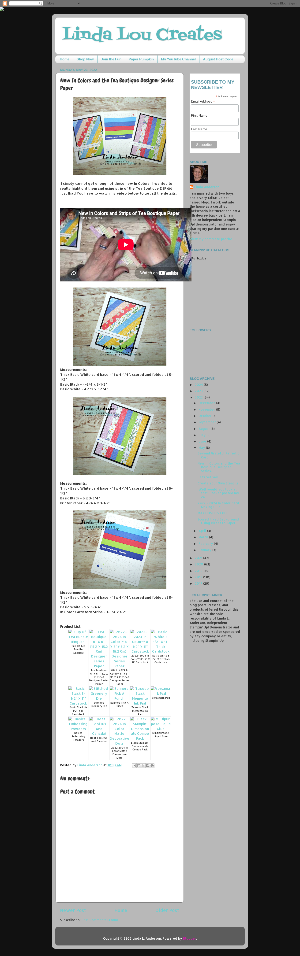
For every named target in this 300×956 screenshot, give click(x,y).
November (207, 409)
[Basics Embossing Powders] (78, 729)
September (208, 422)
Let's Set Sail (208, 477)
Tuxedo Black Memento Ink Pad (140, 711)
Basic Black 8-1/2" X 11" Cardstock (78, 711)
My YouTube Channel (178, 59)
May (202, 448)
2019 (199, 571)
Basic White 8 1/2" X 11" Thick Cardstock (161, 659)
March (204, 537)
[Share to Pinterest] (152, 765)
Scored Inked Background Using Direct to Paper (218, 521)
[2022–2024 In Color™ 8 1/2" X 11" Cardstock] (140, 651)
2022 (199, 397)
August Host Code (218, 59)
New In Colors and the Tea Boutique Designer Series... (219, 467)
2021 (199, 558)
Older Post (167, 910)
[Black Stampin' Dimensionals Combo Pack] (140, 738)
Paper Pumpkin (141, 59)
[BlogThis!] (138, 765)
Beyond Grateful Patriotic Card (218, 455)
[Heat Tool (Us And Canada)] (99, 733)
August (205, 429)
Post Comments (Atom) (100, 920)
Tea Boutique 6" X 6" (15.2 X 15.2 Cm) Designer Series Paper (99, 676)
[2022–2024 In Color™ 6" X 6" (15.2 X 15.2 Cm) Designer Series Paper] (120, 666)
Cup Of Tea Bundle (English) (78, 649)
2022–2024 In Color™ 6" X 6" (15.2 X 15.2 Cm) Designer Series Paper (119, 676)
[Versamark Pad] (161, 693)
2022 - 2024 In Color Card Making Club (218, 505)
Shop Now (85, 59)
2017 (199, 583)
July (202, 435)
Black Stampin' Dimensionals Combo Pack (140, 746)
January (205, 550)
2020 (199, 564)
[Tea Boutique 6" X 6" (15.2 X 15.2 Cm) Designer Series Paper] (99, 666)
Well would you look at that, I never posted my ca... (218, 493)
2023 (199, 391)
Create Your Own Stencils (218, 483)
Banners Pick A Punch (119, 704)
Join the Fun (111, 59)
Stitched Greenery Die (99, 704)
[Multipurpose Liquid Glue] (161, 729)
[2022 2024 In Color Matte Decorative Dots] (120, 743)
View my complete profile (211, 239)
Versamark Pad (160, 697)
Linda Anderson (206, 187)
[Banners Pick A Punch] (120, 698)
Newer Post (73, 910)
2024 (199, 385)
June (203, 441)
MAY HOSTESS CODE (213, 513)
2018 (199, 577)
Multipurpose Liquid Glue (160, 734)
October (206, 416)
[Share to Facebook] (147, 765)
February (206, 544)
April (203, 531)
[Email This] (134, 765)
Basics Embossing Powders (78, 736)
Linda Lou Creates (142, 35)
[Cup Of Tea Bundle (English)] (78, 641)
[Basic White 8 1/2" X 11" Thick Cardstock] (161, 651)
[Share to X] (143, 765)
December (207, 403)
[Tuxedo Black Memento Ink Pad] (140, 703)
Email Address (203, 101)
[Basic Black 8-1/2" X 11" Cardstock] (78, 703)
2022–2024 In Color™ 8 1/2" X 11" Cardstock (140, 659)
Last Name (199, 129)
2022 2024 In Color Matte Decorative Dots (119, 753)
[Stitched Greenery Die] (99, 698)
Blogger (189, 938)
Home (64, 59)
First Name (199, 115)
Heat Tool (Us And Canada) (99, 739)
